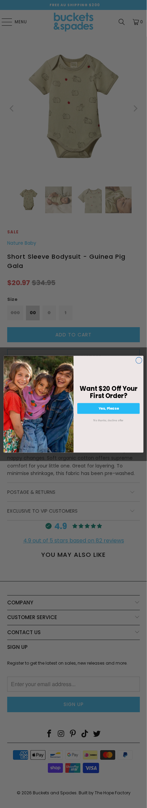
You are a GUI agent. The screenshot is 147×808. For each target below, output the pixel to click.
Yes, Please (108, 408)
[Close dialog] (139, 360)
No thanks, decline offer (108, 420)
